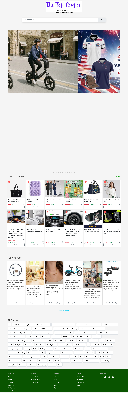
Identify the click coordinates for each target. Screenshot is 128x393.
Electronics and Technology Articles (19, 341)
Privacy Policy (80, 379)
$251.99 (72, 242)
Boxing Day (12, 365)
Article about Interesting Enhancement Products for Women (31, 325)
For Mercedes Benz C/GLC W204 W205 (53, 230)
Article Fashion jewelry (110, 325)
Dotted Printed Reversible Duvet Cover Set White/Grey (34, 230)
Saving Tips (18, 345)
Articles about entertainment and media (92, 329)
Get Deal (16, 207)
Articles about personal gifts (63, 333)
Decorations (78, 349)
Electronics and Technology (17, 353)
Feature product (35, 382)
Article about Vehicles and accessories (88, 325)
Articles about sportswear (16, 337)
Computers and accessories (63, 349)
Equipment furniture (53, 353)
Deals (117, 176)
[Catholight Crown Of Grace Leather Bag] (93, 189)
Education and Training (99, 349)
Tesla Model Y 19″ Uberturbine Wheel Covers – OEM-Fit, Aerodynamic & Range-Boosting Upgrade (73, 232)
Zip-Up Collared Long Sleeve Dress (111, 200)
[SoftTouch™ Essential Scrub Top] (54, 189)
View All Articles (64, 310)
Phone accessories (91, 357)
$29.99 (14, 204)
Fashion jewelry (66, 353)
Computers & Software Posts (81, 337)
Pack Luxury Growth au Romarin (71, 200)
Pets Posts (110, 341)
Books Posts (56, 337)
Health (44, 357)
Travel (57, 361)
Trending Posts (51, 345)
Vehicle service (76, 361)
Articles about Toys (33, 337)
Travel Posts (40, 345)
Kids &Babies (82, 341)
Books (35, 349)
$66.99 (110, 204)
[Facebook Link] (101, 377)
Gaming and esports (15, 357)
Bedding (27, 349)
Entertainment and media (35, 353)
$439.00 (53, 242)
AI (9, 325)
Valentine (52, 365)
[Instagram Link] (109, 377)
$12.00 (33, 204)
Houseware (64, 357)
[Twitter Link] (105, 377)
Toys (50, 361)
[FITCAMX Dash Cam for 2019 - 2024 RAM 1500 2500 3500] (93, 219)
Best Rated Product (36, 379)
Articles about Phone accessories (85, 333)
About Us (56, 376)
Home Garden (53, 357)
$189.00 (91, 242)
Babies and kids (107, 345)
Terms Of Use (80, 376)
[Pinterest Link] (112, 377)
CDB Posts (66, 337)
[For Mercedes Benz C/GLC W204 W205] (54, 219)
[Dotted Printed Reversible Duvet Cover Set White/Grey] (35, 219)
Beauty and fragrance (15, 349)
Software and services (29, 361)
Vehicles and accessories (91, 361)
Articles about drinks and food (42, 329)
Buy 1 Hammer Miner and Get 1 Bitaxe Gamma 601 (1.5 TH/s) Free (111, 231)
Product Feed (34, 376)
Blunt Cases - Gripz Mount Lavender (34, 200)
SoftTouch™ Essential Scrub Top (53, 200)
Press (55, 385)
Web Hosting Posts (65, 345)
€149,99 (72, 204)
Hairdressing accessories (31, 357)
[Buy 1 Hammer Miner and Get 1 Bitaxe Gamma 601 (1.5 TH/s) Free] (112, 219)
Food (98, 353)
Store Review (29, 345)
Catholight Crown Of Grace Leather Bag (91, 200)
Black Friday (105, 361)
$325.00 (110, 242)
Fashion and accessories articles (42, 341)
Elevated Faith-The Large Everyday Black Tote (14, 200)
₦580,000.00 (12, 242)
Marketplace (93, 341)
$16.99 (52, 204)
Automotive (45, 337)
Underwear (65, 361)
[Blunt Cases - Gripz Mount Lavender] (35, 189)
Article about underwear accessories (63, 325)
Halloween (31, 365)
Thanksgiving (42, 365)
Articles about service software (107, 333)
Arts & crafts (96, 345)
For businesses (107, 353)
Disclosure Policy (81, 382)
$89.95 (91, 204)
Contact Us (57, 379)
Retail (102, 357)
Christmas (22, 365)
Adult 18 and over (79, 345)
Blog (55, 388)
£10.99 (33, 242)
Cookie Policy (80, 385)
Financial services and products (84, 353)
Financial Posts (59, 341)
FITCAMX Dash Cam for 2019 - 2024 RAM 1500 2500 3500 (92, 230)
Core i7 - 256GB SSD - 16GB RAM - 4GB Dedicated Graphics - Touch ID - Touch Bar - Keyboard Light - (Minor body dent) (16, 233)
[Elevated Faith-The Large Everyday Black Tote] (16, 189)
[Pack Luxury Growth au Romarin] (73, 189)
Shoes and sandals (14, 361)
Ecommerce (96, 337)
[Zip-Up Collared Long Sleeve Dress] (112, 189)
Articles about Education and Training (66, 329)
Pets (81, 357)
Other (102, 341)
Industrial (74, 357)
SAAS (10, 345)
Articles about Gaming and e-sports (19, 333)
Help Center (57, 382)
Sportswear (42, 361)
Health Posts (71, 341)
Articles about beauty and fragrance (19, 329)
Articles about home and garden (42, 333)
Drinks (88, 349)
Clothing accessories (46, 349)
